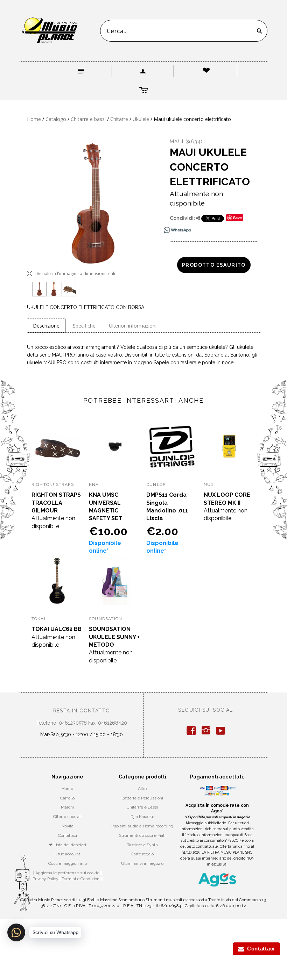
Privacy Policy (45, 878)
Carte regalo (142, 854)
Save (237, 217)
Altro (142, 788)
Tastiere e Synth (142, 844)
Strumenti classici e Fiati (142, 835)
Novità (68, 826)
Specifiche (84, 325)
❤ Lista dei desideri (67, 844)
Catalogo (56, 119)
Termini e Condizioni (81, 878)
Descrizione (46, 325)
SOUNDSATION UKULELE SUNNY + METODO (114, 637)
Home (34, 119)
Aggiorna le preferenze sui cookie (67, 872)
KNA (94, 484)
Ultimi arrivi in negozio (142, 863)
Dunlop (156, 484)
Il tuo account (67, 854)
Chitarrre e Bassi (142, 807)
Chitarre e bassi (88, 119)
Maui (177, 141)
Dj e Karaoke (142, 816)
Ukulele (141, 119)
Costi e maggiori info (67, 863)
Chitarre (119, 119)
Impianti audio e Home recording (142, 826)
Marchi (67, 807)
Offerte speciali (67, 816)
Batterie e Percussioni (142, 798)
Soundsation (105, 618)
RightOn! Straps (52, 484)
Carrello (67, 798)
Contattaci (67, 835)
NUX (209, 484)
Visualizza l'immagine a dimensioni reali (71, 274)
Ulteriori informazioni (132, 325)
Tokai (38, 618)
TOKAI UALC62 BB (56, 629)
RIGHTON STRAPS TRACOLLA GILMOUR (56, 502)
